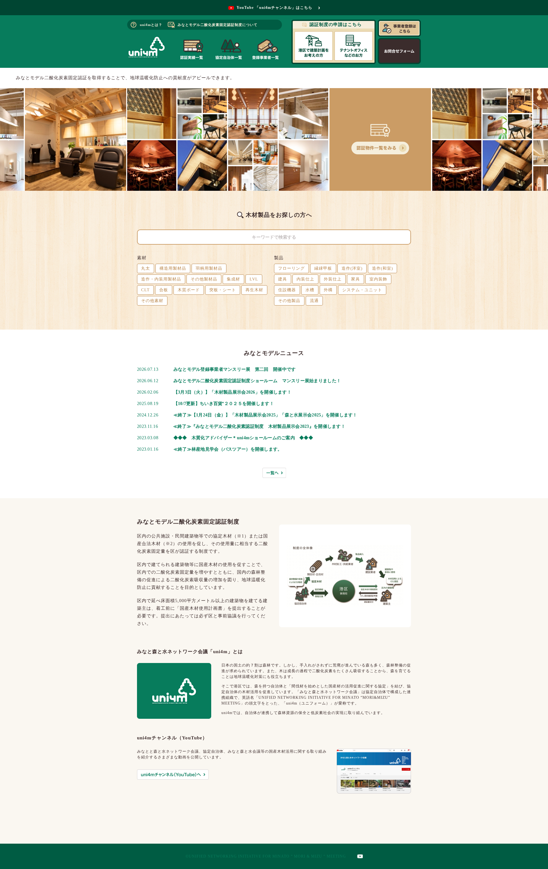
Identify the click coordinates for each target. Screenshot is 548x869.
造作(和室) (382, 268)
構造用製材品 (173, 268)
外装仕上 (333, 279)
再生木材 (254, 289)
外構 (328, 289)
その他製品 (289, 300)
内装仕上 (305, 279)
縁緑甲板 (323, 268)
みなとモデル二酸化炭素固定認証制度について (218, 25)
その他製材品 (204, 279)
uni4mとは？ (151, 25)
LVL (254, 279)
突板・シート (222, 289)
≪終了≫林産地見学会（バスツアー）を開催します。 (227, 449)
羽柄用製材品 (209, 268)
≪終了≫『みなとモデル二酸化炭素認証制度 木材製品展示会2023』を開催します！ (259, 426)
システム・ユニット (362, 289)
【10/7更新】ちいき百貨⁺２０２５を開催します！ (223, 403)
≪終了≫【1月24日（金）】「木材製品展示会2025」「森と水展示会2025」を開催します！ (265, 415)
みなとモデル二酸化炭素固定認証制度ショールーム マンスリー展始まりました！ (257, 380)
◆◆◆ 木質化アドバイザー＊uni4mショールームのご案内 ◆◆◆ (243, 437)
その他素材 (152, 300)
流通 (314, 300)
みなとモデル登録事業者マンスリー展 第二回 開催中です (234, 369)
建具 (282, 279)
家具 (355, 279)
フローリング (291, 268)
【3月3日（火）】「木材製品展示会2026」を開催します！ (232, 392)
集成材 (233, 279)
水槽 (309, 289)
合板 (163, 289)
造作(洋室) (352, 268)
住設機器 (287, 289)
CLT (145, 289)
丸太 (145, 268)
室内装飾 (378, 279)
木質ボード (189, 289)
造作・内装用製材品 (161, 279)
